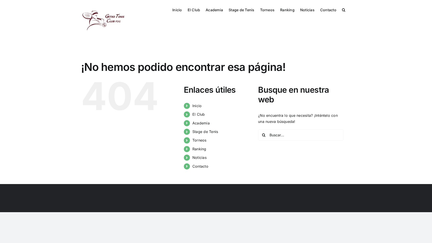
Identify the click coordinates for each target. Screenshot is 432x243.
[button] (343, 9)
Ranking (199, 149)
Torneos (199, 140)
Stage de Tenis (205, 131)
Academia (201, 123)
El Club (198, 114)
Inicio (197, 106)
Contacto (200, 166)
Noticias (199, 157)
